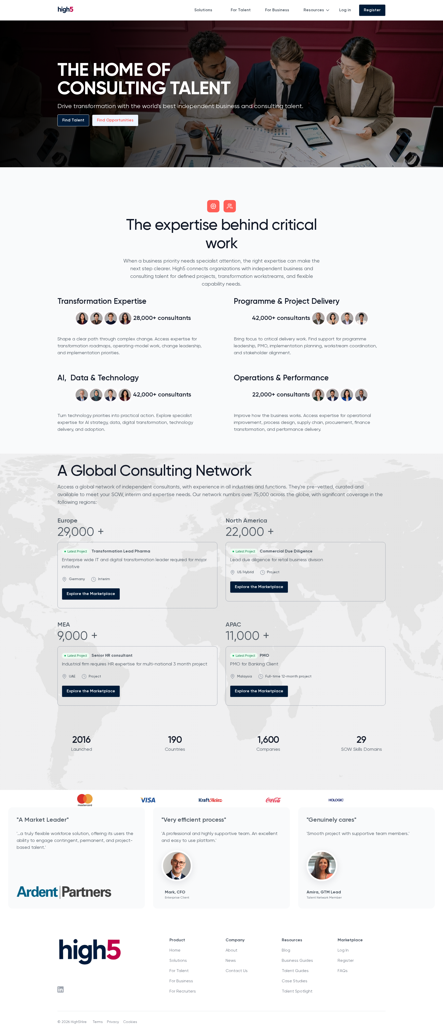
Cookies (130, 1022)
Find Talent (73, 120)
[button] (206, 10)
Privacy (113, 1022)
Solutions (203, 10)
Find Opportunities (115, 120)
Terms (98, 1022)
